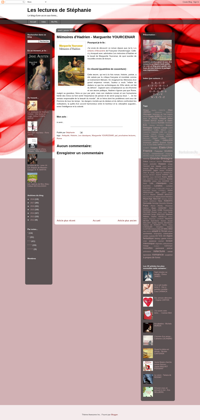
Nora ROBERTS (165, 201)
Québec (146, 208)
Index (43, 22)
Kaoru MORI (167, 177)
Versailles (159, 227)
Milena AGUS (161, 197)
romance (158, 254)
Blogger (114, 414)
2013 (32, 217)
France (147, 150)
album (170, 231)
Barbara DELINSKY (157, 125)
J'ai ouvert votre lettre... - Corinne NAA (163, 312)
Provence (169, 206)
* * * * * (30, 249)
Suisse (163, 221)
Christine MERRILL (166, 134)
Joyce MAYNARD (155, 177)
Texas (164, 225)
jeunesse (152, 241)
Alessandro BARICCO (164, 112)
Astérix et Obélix (165, 121)
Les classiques (84, 135)
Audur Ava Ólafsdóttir (150, 123)
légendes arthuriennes (164, 243)
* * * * (29, 245)
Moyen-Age (147, 199)
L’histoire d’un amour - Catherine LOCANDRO (163, 337)
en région (168, 236)
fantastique (148, 238)
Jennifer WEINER (149, 175)
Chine (170, 132)
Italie (152, 168)
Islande (146, 168)
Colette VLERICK (166, 136)
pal (116, 135)
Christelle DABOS (149, 134)
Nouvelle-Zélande (166, 203)
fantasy (157, 238)
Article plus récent (66, 220)
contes (145, 236)
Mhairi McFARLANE (149, 197)
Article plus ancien (127, 220)
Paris (145, 205)
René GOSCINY (159, 208)
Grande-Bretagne (161, 158)
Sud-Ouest (155, 221)
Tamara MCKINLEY (165, 223)
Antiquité (65, 135)
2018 (32, 199)
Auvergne (169, 123)
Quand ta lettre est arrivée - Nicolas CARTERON (161, 351)
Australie (161, 123)
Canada (164, 128)
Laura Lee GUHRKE (160, 181)
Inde (152, 166)
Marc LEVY (161, 192)
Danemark (146, 138)
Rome (59, 138)
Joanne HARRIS (162, 175)
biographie (158, 233)
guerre (163, 238)
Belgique (169, 125)
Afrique (146, 110)
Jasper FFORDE (166, 170)
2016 (32, 206)
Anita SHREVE (168, 116)
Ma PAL (54, 22)
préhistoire (147, 251)
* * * (29, 241)
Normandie (147, 203)
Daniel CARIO (159, 138)
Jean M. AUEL (149, 172)
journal (161, 241)
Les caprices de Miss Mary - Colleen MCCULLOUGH (38, 185)
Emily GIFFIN (158, 144)
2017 (32, 203)
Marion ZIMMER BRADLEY (161, 194)
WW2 (170, 229)
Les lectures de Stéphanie (59, 10)
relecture (159, 251)
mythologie (168, 246)
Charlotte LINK (157, 132)
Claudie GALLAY (150, 136)
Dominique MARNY (151, 142)
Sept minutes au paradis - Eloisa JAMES (160, 274)
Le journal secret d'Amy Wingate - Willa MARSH (36, 150)
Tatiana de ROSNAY (152, 225)
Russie (154, 212)
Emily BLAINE (147, 144)
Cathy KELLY (160, 130)
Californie (156, 128)
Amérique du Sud (159, 114)
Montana (169, 197)
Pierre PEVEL (157, 206)
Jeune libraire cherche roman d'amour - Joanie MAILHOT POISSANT (163, 365)
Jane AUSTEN (160, 168)
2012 (32, 220)
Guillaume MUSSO (155, 161)
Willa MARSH (147, 231)
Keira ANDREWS (160, 179)
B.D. (145, 125)
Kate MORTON (148, 179)
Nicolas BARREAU (149, 201)
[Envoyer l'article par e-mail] (81, 132)
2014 (32, 213)
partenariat (160, 248)
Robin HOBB (157, 210)
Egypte (170, 142)
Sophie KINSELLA (158, 216)
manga (145, 246)
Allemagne (147, 114)
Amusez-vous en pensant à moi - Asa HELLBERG (162, 390)
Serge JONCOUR (158, 214)
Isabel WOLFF (168, 166)
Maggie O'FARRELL (159, 190)
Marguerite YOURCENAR (103, 135)
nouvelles (148, 248)
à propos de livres (151, 257)
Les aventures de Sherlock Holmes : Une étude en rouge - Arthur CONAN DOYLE (38, 115)
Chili (165, 132)
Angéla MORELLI (155, 116)
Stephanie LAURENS (156, 218)
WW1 (166, 229)
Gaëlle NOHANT (155, 155)
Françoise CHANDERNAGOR (153, 153)
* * (28, 237)
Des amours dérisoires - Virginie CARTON (163, 299)
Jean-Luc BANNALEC (164, 172)
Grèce (145, 161)
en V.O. (159, 236)
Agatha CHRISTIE (158, 110)
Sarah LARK (162, 212)
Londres (158, 186)
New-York (157, 199)
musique (156, 246)
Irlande (158, 166)
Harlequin (168, 161)
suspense (169, 255)
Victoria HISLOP (157, 229)
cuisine (152, 236)
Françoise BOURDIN (164, 151)
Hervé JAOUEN (149, 164)
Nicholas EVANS (167, 199)
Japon (155, 170)
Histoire (73, 135)
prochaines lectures (127, 135)
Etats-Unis (166, 147)
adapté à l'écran (159, 231)
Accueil (33, 22)
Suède (154, 223)
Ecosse (163, 143)
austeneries (147, 234)
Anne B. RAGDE (150, 118)
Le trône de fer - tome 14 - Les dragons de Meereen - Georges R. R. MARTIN (37, 167)
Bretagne (147, 127)
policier (170, 248)
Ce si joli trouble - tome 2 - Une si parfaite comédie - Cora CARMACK (161, 288)
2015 (32, 210)
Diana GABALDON (164, 140)
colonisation (168, 234)
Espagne (154, 148)
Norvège (155, 203)
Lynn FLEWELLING (158, 188)
